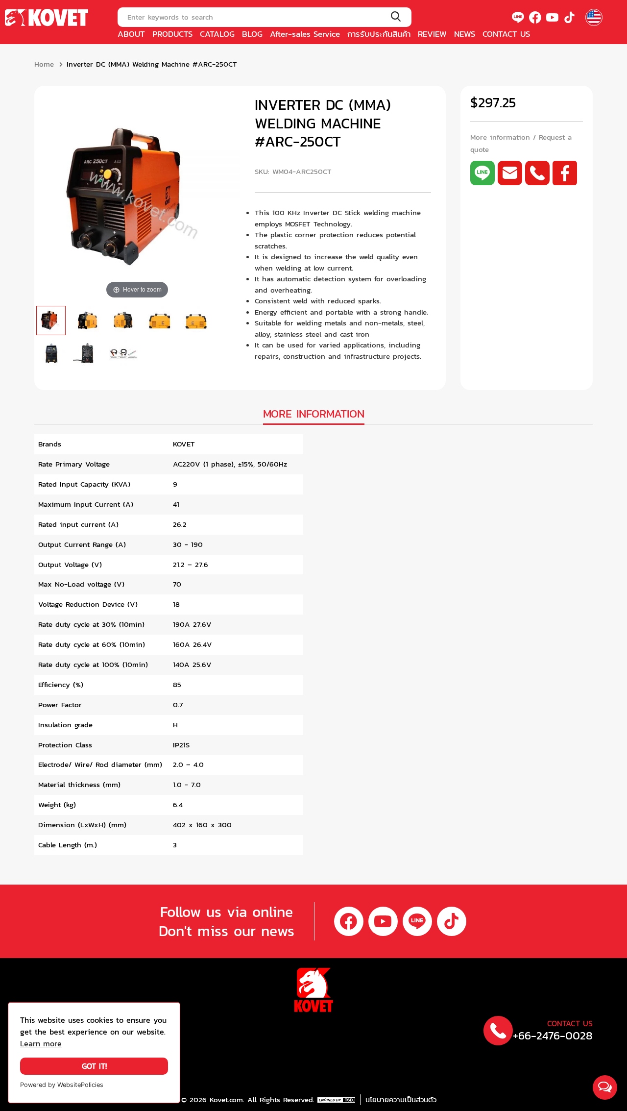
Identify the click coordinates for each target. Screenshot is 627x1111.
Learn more (41, 1043)
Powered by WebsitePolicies (61, 1084)
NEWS (464, 34)
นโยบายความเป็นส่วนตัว (400, 1099)
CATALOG (217, 34)
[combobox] (264, 17)
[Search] (396, 17)
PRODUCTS (172, 34)
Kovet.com (225, 1099)
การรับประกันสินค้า (378, 34)
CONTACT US (506, 34)
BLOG (252, 34)
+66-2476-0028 (553, 1036)
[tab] (313, 415)
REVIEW (432, 34)
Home (44, 64)
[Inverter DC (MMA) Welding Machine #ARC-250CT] (51, 320)
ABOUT (131, 34)
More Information (313, 414)
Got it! (94, 1066)
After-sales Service (305, 34)
